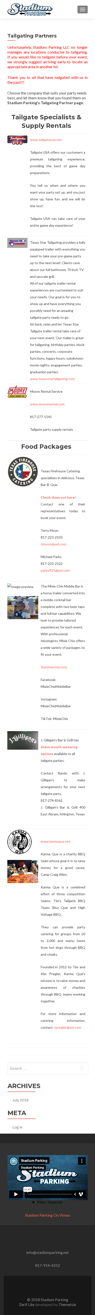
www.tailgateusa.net (46, 140)
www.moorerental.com (47, 404)
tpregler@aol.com (67, 1027)
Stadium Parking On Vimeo (47, 1215)
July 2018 (20, 1100)
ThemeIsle (67, 1304)
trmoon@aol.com (53, 544)
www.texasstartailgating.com (52, 379)
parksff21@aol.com (55, 570)
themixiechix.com (54, 667)
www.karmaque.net (55, 841)
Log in (17, 1127)
